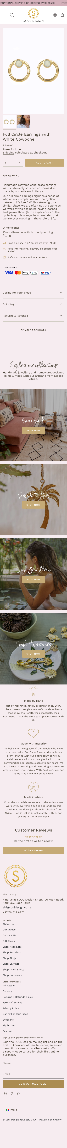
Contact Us (9, 935)
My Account (9, 1025)
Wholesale (9, 985)
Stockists (8, 1019)
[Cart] (62, 15)
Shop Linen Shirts (13, 969)
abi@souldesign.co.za (17, 907)
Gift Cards (9, 941)
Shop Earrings (11, 963)
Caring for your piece (17, 292)
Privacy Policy (11, 1008)
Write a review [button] (33, 850)
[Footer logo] (16, 876)
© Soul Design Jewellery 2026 (20, 1119)
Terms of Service (12, 1002)
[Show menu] (4, 15)
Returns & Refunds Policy (18, 997)
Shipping (8, 152)
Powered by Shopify (50, 1119)
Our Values (9, 929)
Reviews (7, 1031)
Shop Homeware (12, 975)
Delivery (7, 991)
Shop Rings (9, 958)
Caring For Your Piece (15, 1014)
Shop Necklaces (12, 946)
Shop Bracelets (12, 952)
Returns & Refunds (15, 315)
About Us (8, 924)
